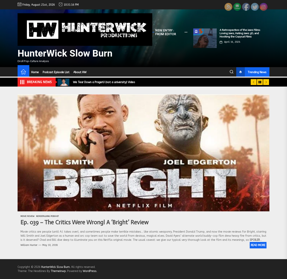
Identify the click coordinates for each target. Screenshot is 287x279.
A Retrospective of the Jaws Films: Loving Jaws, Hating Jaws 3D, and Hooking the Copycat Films (240, 33)
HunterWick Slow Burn (65, 53)
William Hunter (28, 245)
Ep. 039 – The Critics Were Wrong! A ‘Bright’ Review (84, 222)
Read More (258, 245)
